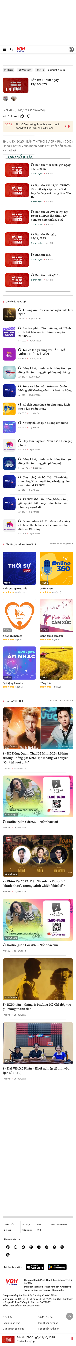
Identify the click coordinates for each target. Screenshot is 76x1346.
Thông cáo (27, 1230)
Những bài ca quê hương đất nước (45, 423)
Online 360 (46, 588)
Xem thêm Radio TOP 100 (59, 700)
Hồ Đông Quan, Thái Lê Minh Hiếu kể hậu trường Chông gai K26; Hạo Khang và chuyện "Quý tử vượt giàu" (36, 757)
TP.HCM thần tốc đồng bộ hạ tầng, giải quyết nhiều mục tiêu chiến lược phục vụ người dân (43, 503)
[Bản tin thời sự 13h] (17, 280)
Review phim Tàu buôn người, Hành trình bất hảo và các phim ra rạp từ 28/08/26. (44, 332)
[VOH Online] (21, 50)
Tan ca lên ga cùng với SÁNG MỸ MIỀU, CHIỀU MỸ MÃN (42, 352)
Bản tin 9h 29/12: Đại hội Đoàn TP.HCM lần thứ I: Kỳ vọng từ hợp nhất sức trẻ (49, 216)
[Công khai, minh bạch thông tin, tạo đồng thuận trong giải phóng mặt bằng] (9, 372)
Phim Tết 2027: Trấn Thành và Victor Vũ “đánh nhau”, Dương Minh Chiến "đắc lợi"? (34, 883)
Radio (10, 70)
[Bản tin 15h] (17, 260)
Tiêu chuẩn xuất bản (48, 1328)
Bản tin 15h (43, 255)
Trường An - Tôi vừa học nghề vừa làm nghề (45, 312)
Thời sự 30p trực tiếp (15, 588)
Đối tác (7, 1230)
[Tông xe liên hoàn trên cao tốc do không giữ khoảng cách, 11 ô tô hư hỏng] (9, 390)
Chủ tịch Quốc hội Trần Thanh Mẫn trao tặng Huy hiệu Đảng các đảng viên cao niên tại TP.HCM (44, 481)
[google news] (47, 1247)
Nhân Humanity (12, 636)
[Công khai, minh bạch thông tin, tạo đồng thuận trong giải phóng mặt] (9, 463)
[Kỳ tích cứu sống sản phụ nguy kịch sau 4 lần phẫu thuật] (9, 409)
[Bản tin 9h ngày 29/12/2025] (17, 239)
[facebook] (8, 1247)
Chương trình (25, 70)
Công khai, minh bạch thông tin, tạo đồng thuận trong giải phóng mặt (44, 461)
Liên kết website (59, 1224)
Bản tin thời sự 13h (47, 275)
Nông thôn (46, 683)
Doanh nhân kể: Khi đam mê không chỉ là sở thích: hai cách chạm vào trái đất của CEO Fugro (44, 525)
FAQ (39, 1230)
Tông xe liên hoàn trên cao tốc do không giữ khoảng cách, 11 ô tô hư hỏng (45, 388)
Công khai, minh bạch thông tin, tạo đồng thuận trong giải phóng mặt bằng (44, 370)
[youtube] (15, 1247)
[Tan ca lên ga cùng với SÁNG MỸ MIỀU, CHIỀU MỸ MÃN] (9, 354)
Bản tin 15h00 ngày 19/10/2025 (36, 1337)
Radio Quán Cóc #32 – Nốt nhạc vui (32, 821)
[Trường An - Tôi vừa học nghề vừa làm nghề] (9, 314)
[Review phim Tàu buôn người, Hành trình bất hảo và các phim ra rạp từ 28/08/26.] (9, 332)
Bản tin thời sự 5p (56, 70)
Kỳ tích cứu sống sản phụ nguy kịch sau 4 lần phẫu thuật (44, 406)
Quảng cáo (9, 1224)
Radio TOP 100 (14, 701)
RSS (39, 1224)
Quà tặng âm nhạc (13, 683)
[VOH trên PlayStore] (57, 1267)
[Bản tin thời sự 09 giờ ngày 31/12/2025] (17, 170)
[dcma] (54, 1247)
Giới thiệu (8, 1317)
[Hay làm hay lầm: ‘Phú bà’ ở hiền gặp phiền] (9, 445)
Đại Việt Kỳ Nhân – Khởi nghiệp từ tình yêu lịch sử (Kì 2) (36, 1070)
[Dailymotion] (8, 1255)
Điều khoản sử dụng (48, 1323)
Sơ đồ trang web (11, 1323)
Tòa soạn (26, 1224)
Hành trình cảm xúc (51, 636)
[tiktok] (23, 1247)
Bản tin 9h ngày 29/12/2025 (43, 236)
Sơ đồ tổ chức (45, 1317)
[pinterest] (31, 1247)
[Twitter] (62, 1247)
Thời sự (40, 70)
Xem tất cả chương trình (59, 543)
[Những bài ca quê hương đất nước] (9, 427)
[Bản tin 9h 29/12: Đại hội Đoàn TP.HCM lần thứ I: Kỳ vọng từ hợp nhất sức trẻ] (17, 217)
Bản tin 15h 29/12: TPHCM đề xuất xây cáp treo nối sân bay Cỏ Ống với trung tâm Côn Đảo (51, 191)
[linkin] (39, 1247)
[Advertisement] (38, 1145)
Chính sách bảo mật (13, 1328)
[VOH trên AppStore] (35, 1267)
